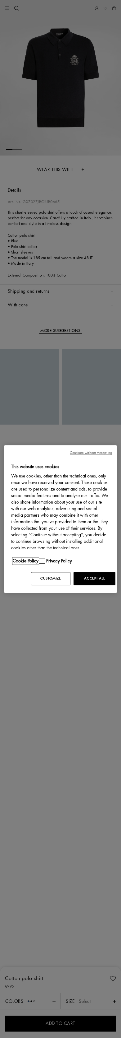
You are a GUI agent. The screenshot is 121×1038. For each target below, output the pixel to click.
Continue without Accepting (91, 452)
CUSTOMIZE (50, 578)
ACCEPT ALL (94, 578)
